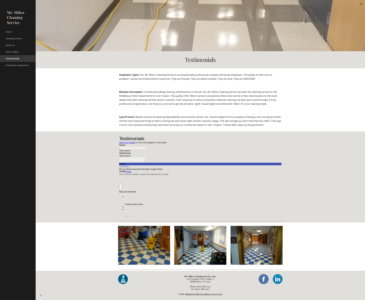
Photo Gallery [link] (12, 51)
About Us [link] (10, 45)
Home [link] (9, 31)
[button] (361, 4)
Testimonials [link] (13, 58)
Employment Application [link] (17, 65)
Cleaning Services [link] (14, 38)
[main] (200, 60)
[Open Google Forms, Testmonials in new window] (277, 138)
